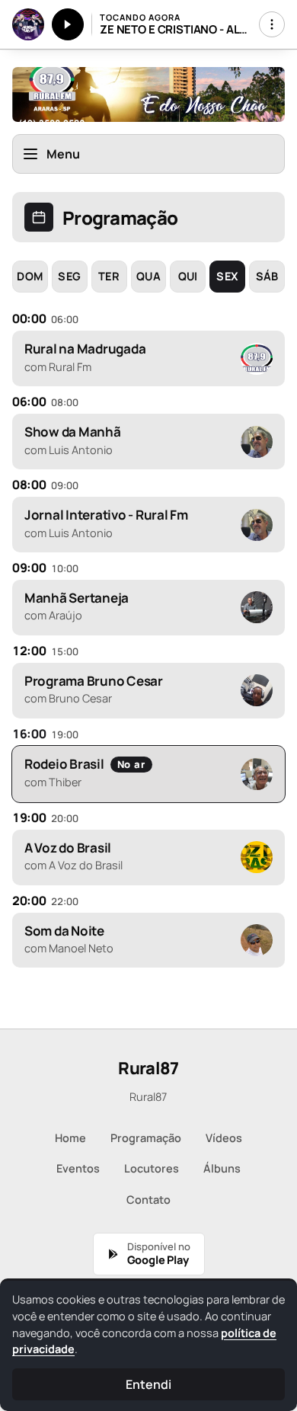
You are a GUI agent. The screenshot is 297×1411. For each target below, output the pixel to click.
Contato (148, 1199)
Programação (145, 1138)
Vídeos (224, 1138)
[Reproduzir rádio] (68, 24)
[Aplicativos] (272, 24)
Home (70, 1138)
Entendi (148, 1384)
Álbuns (222, 1168)
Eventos (78, 1168)
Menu (63, 154)
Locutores (151, 1168)
